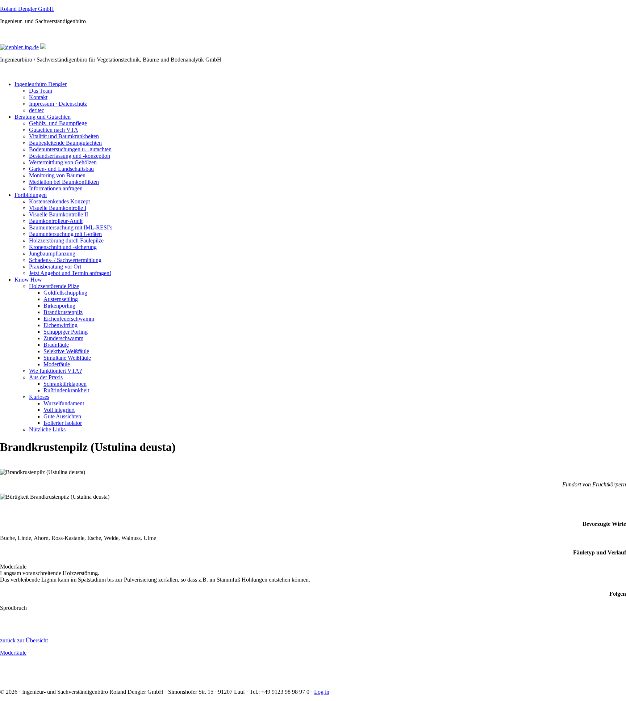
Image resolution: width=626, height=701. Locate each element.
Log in (321, 692)
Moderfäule (13, 653)
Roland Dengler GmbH (27, 9)
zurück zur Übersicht (24, 640)
